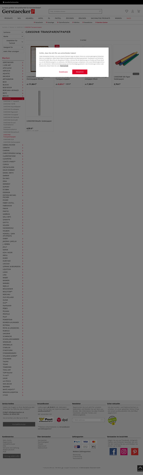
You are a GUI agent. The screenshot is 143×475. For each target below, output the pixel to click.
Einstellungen (63, 72)
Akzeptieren (80, 72)
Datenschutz (64, 66)
